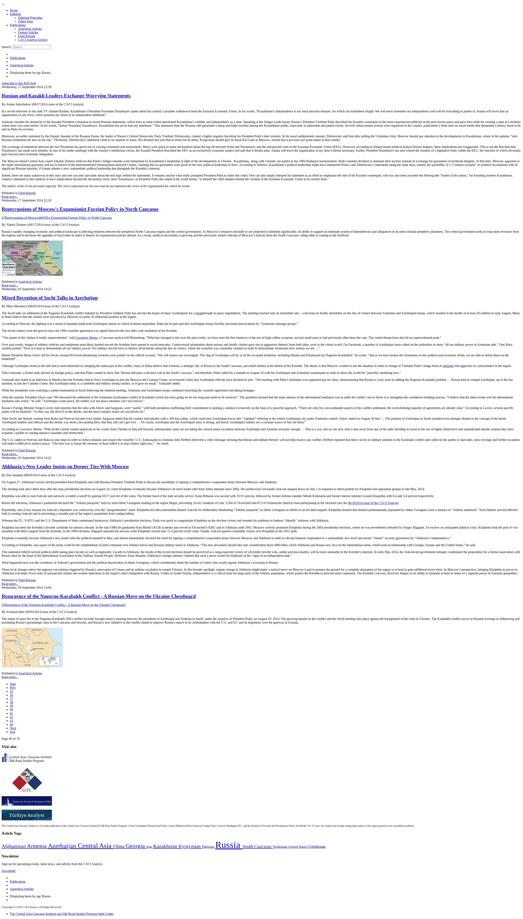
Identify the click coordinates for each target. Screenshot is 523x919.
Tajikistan (280, 847)
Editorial (15, 14)
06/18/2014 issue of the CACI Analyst (372, 503)
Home (14, 10)
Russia (229, 845)
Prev (13, 687)
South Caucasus (258, 846)
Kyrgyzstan (190, 846)
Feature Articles (28, 32)
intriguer (448, 366)
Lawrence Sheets (86, 337)
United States (298, 847)
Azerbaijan (63, 845)
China (119, 846)
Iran (149, 847)
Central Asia (95, 845)
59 (11, 706)
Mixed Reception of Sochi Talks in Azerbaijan (50, 297)
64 (11, 724)
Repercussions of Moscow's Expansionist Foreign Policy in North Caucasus (80, 209)
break (199, 313)
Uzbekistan (317, 846)
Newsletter (9, 871)
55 (11, 691)
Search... (7, 47)
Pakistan (208, 847)
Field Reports (26, 36)
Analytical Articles (30, 28)
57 (11, 698)
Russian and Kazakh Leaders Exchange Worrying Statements (66, 95)
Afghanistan (14, 846)
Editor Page (25, 21)
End (12, 731)
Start (13, 684)
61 (11, 713)
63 (11, 720)
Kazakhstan (166, 846)
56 (11, 695)
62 (11, 717)
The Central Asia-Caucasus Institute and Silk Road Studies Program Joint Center (62, 914)
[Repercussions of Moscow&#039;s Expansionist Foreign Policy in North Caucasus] (57, 217)
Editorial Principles (30, 17)
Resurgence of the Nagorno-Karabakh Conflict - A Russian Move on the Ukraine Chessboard (99, 596)
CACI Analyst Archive (33, 39)
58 (11, 702)
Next (13, 728)
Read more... (10, 196)
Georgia (136, 846)
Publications (18, 25)
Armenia (37, 846)
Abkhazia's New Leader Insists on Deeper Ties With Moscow (65, 466)
